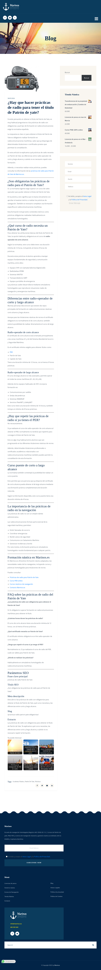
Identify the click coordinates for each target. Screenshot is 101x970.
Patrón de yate (29, 781)
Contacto (7, 901)
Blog (51, 883)
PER (11, 352)
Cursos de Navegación (11, 892)
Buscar (67, 72)
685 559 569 (14, 927)
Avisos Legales (55, 887)
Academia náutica (18, 781)
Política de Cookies (56, 896)
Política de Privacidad (79, 200)
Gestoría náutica (9, 888)
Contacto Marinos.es (17, 587)
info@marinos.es (16, 924)
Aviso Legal (87, 196)
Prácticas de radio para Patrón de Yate (24, 577)
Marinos (57, 965)
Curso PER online (16, 581)
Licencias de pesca (10, 883)
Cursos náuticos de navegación (21, 584)
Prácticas (38, 781)
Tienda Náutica (9, 896)
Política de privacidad (57, 892)
